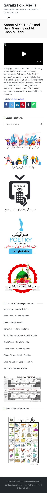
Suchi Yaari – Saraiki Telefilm (16, 342)
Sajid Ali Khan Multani (15, 99)
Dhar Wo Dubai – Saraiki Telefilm (18, 362)
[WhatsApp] (33, 105)
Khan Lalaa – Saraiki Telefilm (16, 316)
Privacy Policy (23, 488)
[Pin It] (22, 105)
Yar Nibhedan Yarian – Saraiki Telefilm (20, 335)
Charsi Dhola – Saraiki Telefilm (17, 355)
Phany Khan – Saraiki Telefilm (17, 348)
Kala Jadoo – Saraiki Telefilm (16, 309)
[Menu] (9, 18)
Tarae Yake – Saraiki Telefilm (16, 329)
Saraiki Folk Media (20, 5)
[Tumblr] (28, 105)
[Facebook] (6, 105)
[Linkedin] (17, 105)
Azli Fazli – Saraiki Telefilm (15, 368)
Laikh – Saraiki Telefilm (14, 322)
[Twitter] (11, 105)
